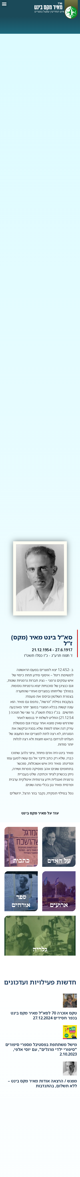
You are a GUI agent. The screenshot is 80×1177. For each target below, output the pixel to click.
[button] (4, 3)
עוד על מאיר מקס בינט (40, 813)
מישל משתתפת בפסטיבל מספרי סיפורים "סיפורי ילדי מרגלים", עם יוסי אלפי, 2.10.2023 (41, 1049)
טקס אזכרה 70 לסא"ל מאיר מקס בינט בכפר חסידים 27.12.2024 (44, 1015)
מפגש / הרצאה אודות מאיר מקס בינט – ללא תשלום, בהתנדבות (42, 1083)
